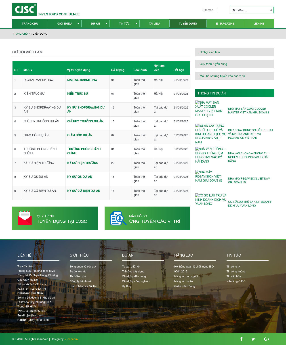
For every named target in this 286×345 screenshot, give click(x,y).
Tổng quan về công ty (83, 266)
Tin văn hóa (234, 276)
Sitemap (207, 10)
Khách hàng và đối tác (83, 286)
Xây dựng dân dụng (134, 276)
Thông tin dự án (212, 93)
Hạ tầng (127, 286)
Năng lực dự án (183, 281)
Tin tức (124, 23)
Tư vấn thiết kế (131, 266)
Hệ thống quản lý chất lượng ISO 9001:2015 (194, 268)
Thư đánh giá (78, 276)
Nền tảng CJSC (236, 281)
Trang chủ (30, 23)
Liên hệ (259, 23)
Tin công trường (236, 271)
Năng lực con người (186, 276)
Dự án (95, 23)
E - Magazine (225, 23)
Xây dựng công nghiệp (135, 281)
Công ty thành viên (81, 281)
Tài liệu (154, 23)
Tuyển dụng (188, 23)
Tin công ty (233, 266)
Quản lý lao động (184, 286)
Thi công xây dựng (133, 271)
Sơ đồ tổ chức (78, 271)
